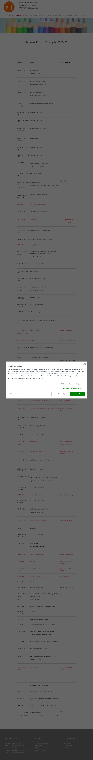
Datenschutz (13, 394)
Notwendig (66, 384)
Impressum (21, 394)
